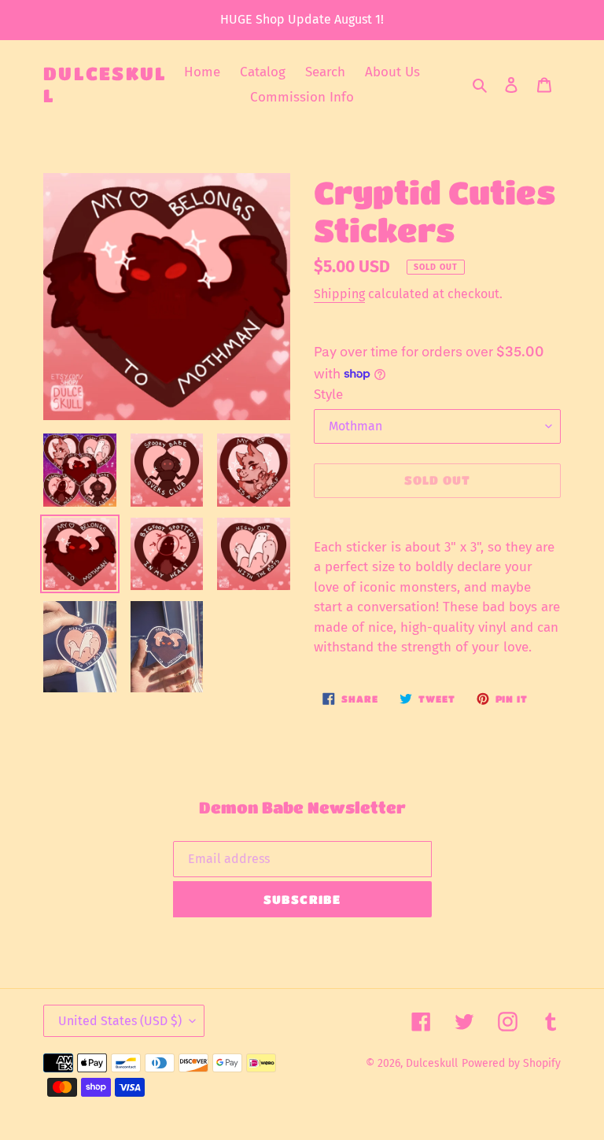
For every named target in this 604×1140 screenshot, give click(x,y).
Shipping (339, 293)
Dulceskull (105, 84)
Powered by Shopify (511, 1063)
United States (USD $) (120, 1020)
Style (328, 394)
